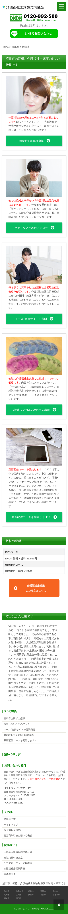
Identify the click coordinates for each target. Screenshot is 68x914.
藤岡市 (43, 891)
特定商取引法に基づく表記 (18, 835)
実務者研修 (10, 874)
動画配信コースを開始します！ (31, 517)
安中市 (55, 891)
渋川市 (31, 895)
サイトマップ (11, 824)
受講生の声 (10, 819)
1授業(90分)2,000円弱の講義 (31, 409)
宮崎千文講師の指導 (31, 140)
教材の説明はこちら (34, 25)
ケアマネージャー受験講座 (18, 863)
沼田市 (19, 898)
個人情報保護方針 (13, 830)
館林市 (31, 891)
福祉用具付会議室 (13, 857)
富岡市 (43, 895)
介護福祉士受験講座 (14, 868)
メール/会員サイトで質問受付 (19, 729)
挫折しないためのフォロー (31, 227)
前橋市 (6, 891)
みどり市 (56, 895)
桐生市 (6, 898)
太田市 (19, 895)
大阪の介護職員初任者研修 (18, 852)
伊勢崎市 (19, 891)
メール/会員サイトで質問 (31, 318)
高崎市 (6, 895)
